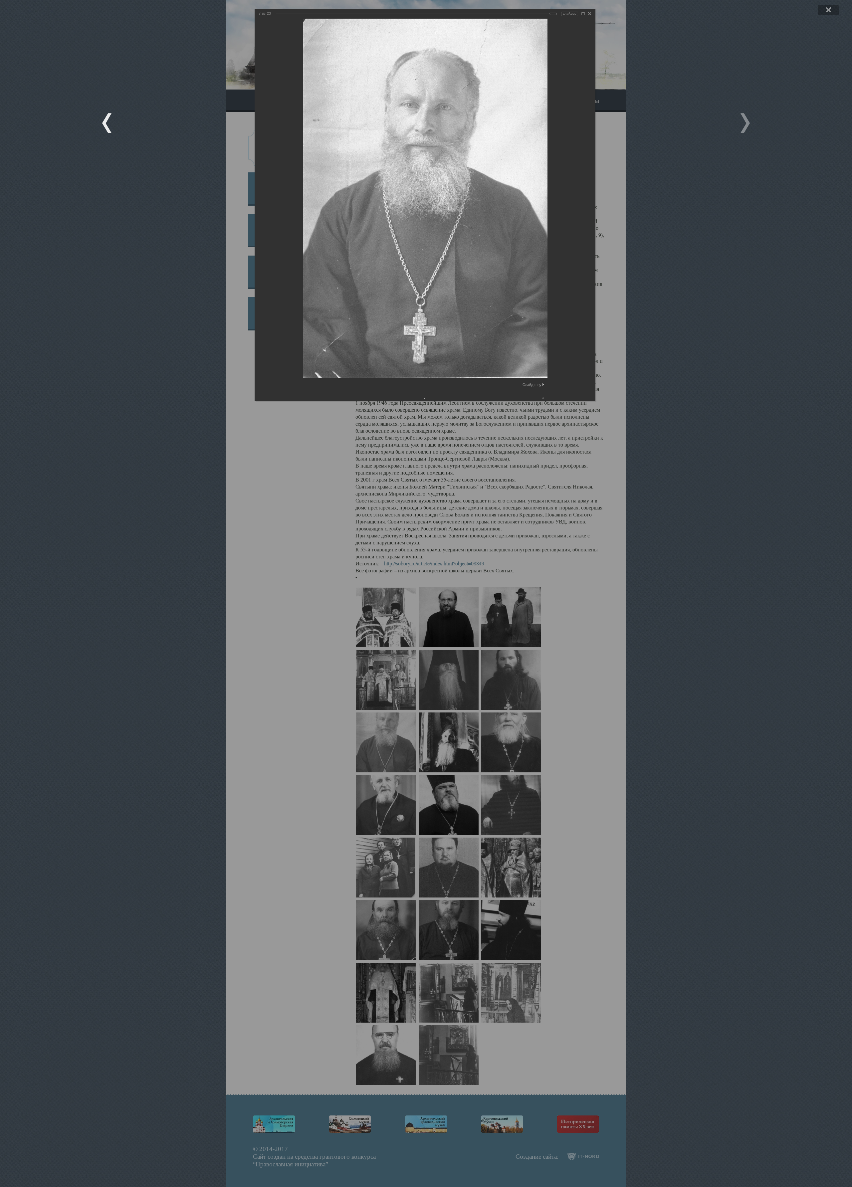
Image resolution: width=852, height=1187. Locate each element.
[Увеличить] (583, 14)
